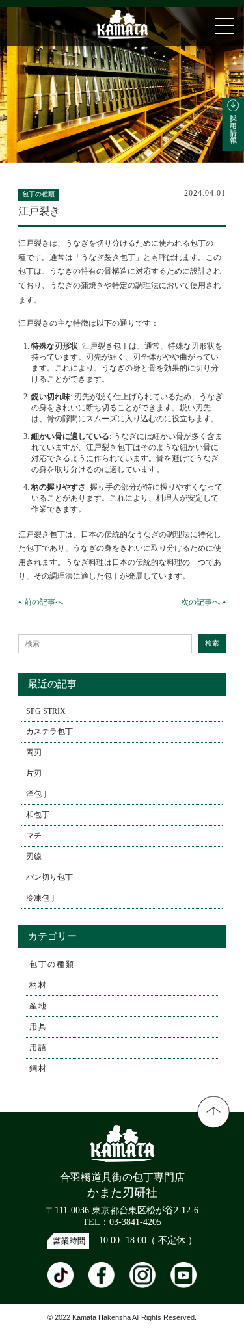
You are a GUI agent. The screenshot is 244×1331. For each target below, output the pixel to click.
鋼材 (38, 1068)
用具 (38, 1026)
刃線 (34, 856)
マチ (34, 835)
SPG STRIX (46, 711)
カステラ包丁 (49, 731)
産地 (38, 1005)
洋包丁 (37, 793)
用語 (38, 1047)
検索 (212, 643)
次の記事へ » (203, 602)
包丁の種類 (52, 964)
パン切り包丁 (49, 877)
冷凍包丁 (41, 898)
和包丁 (37, 814)
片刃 (34, 773)
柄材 (38, 985)
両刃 (34, 752)
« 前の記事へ (40, 602)
